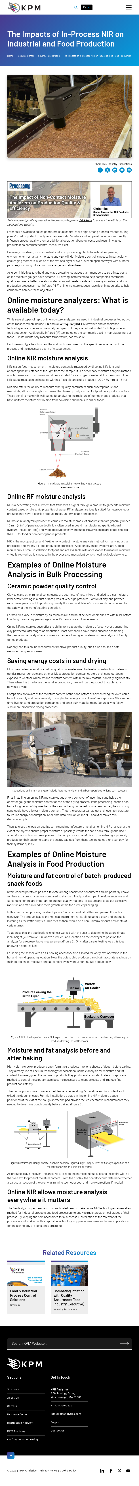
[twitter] (119, 1470)
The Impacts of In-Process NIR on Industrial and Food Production (97, 56)
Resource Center (25, 56)
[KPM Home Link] (24, 1363)
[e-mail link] (122, 170)
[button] (129, 7)
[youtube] (128, 1470)
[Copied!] (129, 170)
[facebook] (110, 1470)
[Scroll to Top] (10, 1455)
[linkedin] (102, 1470)
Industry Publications (48, 56)
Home (10, 56)
